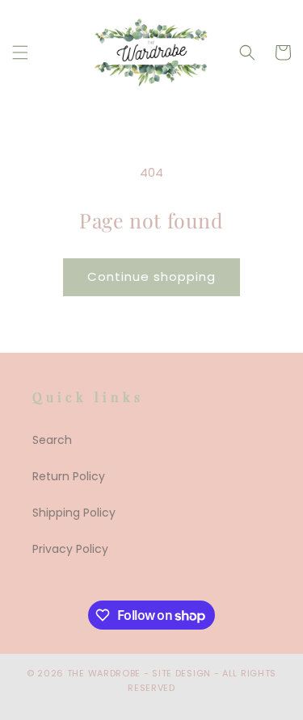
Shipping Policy (74, 512)
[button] (20, 52)
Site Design (181, 673)
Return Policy (68, 476)
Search (52, 440)
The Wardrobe (104, 673)
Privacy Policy (70, 549)
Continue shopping (151, 276)
